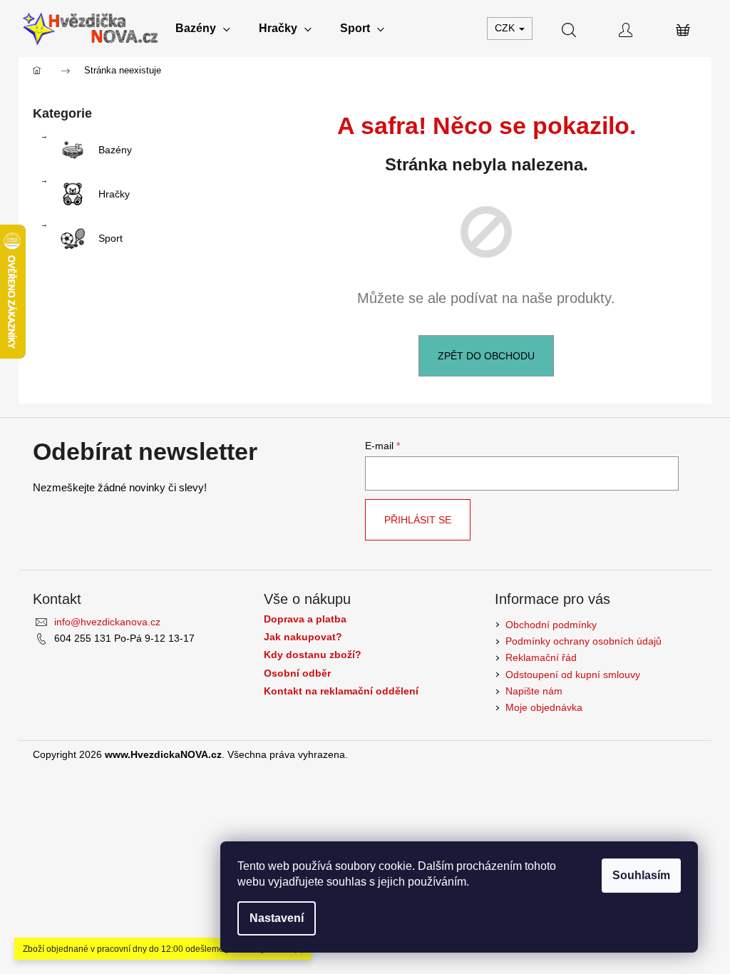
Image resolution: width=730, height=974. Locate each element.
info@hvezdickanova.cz (107, 621)
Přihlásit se (417, 520)
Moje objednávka (543, 707)
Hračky (114, 194)
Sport (110, 238)
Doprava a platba (305, 619)
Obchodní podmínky (551, 624)
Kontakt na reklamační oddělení (341, 691)
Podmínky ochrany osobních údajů (583, 641)
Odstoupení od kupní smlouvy (572, 674)
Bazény (115, 149)
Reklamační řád (541, 657)
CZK (506, 28)
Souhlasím (641, 875)
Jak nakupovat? (303, 637)
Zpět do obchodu (486, 356)
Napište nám (533, 691)
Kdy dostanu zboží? (312, 655)
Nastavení (277, 918)
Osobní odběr (297, 673)
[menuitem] (203, 28)
